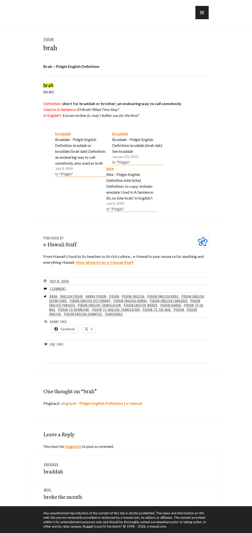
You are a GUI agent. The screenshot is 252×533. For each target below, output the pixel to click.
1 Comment (58, 288)
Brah (53, 296)
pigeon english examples (83, 314)
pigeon (179, 309)
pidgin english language (169, 300)
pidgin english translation (99, 305)
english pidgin (71, 296)
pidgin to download (73, 309)
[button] (202, 12)
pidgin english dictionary (90, 300)
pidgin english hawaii (130, 300)
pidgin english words (141, 305)
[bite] (132, 188)
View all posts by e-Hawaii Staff (105, 262)
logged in (73, 446)
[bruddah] (137, 147)
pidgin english (133, 296)
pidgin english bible (163, 296)
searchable (114, 314)
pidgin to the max (157, 309)
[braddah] (80, 153)
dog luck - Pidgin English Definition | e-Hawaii (101, 403)
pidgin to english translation (116, 309)
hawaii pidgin (96, 296)
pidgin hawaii (170, 305)
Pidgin (49, 39)
